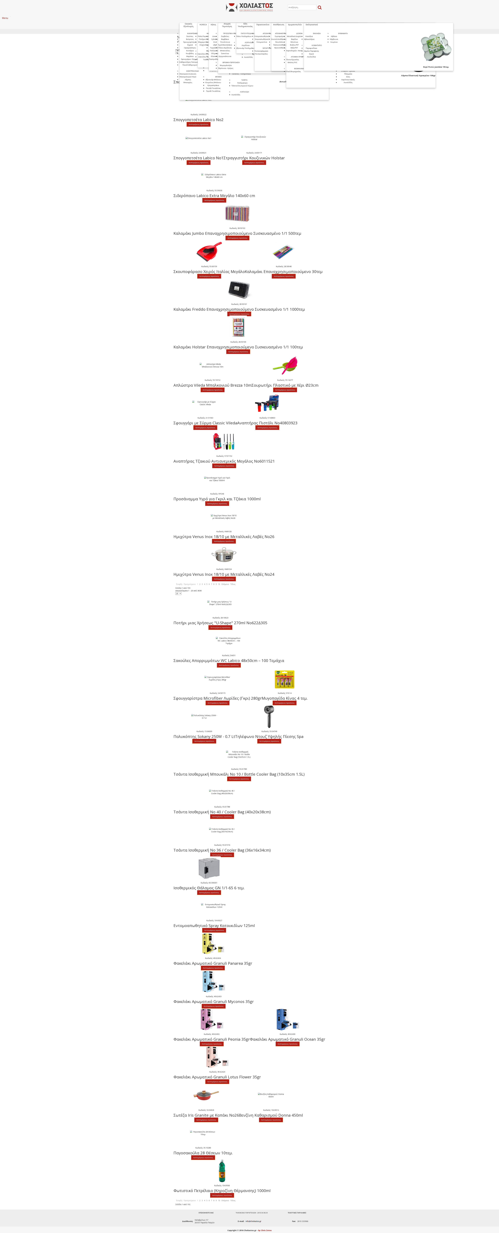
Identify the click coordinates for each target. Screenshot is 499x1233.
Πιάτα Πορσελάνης (205, 36)
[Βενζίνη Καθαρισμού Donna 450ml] (271, 1095)
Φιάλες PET (294, 45)
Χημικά (190, 45)
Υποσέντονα (225, 42)
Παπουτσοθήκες (279, 45)
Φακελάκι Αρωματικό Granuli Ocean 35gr (287, 1039)
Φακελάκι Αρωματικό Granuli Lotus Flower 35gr (217, 1077)
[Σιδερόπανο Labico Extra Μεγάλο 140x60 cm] (214, 175)
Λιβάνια (334, 36)
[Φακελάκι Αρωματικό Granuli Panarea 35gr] (212, 943)
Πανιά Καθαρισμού (189, 65)
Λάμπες (188, 79)
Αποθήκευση (278, 24)
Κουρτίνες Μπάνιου (213, 82)
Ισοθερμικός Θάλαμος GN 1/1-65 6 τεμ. (209, 887)
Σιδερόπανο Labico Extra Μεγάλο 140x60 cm (214, 195)
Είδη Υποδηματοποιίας (245, 25)
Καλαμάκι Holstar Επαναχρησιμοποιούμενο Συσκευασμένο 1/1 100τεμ (238, 347)
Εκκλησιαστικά (312, 24)
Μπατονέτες (225, 50)
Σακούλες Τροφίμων (206, 57)
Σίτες (348, 77)
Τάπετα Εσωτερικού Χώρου (242, 86)
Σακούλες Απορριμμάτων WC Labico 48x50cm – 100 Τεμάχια (228, 660)
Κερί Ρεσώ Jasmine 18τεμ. (436, 67)
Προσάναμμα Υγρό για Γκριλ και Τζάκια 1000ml (217, 498)
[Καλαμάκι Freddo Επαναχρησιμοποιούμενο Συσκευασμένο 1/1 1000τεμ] (239, 289)
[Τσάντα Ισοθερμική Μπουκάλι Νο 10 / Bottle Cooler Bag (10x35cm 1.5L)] (239, 754)
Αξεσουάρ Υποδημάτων (245, 48)
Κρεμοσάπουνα (225, 56)
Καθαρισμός (192, 33)
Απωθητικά (267, 33)
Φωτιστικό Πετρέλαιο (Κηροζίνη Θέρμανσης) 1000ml (222, 1190)
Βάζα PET (294, 48)
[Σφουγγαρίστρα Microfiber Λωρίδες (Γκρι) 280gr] (218, 678)
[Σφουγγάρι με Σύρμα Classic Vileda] (205, 403)
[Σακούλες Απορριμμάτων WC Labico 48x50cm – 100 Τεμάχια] (229, 641)
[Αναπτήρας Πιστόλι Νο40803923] (267, 403)
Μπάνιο (218, 77)
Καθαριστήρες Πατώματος (189, 62)
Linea (214, 36)
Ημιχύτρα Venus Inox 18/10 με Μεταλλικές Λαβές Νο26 (223, 536)
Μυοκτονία (267, 48)
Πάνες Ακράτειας (225, 48)
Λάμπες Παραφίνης (311, 51)
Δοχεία (299, 33)
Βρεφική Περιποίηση (231, 62)
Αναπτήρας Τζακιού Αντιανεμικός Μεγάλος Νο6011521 (224, 461)
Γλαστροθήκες (214, 59)
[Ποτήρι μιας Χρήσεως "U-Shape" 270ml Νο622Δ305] (220, 603)
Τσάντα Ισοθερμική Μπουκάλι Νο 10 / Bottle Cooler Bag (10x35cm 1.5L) (239, 774)
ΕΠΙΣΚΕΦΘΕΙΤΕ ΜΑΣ (206, 1213)
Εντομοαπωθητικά (261, 36)
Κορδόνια (246, 45)
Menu (5, 18)
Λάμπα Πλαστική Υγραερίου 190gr (418, 75)
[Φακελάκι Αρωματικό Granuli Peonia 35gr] (211, 1019)
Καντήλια (309, 36)
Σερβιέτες (225, 36)
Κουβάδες (190, 53)
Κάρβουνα (334, 39)
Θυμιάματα (343, 33)
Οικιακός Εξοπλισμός (188, 25)
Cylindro (214, 39)
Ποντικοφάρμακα (261, 51)
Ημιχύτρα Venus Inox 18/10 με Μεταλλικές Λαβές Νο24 (223, 574)
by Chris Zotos (265, 1230)
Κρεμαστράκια (213, 85)
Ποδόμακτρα (242, 83)
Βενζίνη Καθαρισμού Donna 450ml (271, 1115)
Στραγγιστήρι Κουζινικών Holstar (254, 157)
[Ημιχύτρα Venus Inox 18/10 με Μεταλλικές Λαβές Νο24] (224, 554)
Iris (214, 42)
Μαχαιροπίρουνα (205, 42)
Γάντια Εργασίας (292, 59)
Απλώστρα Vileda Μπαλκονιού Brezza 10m (212, 385)
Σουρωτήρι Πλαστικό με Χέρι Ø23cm (285, 385)
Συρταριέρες (280, 36)
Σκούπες (189, 36)
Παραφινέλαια (311, 48)
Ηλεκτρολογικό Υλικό (187, 77)
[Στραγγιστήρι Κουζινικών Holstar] (254, 138)
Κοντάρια (190, 50)
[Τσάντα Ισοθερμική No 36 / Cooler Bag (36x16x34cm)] (222, 830)
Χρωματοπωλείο (295, 24)
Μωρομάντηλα (226, 65)
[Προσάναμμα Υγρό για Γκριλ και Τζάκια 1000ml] (217, 479)
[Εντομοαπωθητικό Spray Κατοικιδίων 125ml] (214, 905)
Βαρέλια (294, 39)
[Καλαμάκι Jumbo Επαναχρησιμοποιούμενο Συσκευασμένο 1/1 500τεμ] (237, 213)
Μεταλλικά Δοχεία (294, 36)
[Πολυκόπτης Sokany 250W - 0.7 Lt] (204, 716)
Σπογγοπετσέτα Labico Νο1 (198, 157)
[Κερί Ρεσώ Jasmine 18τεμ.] (436, 48)
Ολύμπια (214, 53)
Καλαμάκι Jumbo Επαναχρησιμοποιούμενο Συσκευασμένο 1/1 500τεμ (237, 233)
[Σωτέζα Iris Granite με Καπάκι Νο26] (206, 1095)
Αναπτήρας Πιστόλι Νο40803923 (267, 423)
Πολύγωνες (214, 50)
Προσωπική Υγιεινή (231, 33)
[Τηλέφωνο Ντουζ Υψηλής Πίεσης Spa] (269, 716)
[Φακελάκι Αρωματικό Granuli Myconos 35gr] (213, 981)
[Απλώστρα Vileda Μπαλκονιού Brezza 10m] (213, 365)
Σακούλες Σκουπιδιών (206, 54)
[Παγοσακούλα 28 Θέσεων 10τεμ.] (203, 1133)
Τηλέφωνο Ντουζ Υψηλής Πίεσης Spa (269, 736)
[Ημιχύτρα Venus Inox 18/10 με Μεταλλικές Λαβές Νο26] (224, 516)
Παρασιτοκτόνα (262, 24)
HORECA (203, 24)
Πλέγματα (348, 74)
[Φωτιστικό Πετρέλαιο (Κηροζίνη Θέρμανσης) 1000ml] (222, 1171)
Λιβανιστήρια (309, 39)
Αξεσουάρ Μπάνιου (213, 79)
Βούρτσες (190, 39)
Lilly (214, 45)
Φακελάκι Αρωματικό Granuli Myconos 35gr (213, 1001)
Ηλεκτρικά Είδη (192, 71)
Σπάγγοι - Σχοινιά (348, 71)
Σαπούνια (225, 53)
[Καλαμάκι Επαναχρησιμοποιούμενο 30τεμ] (284, 251)
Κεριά (311, 54)
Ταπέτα (244, 80)
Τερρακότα (214, 48)
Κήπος (213, 24)
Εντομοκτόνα (262, 42)
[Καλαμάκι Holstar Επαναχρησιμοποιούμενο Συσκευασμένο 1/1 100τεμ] (238, 327)
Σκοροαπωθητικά (262, 39)
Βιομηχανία (299, 68)
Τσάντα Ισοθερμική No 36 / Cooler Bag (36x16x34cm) (222, 850)
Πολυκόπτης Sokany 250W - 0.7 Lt (204, 736)
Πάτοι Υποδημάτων (249, 33)
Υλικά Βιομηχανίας (293, 71)
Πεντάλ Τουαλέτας (213, 88)
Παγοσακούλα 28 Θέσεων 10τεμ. (203, 1152)
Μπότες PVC (292, 62)
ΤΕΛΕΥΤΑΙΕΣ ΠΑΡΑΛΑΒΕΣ (297, 1213)
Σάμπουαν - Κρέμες (225, 68)
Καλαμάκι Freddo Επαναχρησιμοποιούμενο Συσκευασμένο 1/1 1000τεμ (239, 309)
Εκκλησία (317, 33)
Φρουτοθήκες (279, 48)
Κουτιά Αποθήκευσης (279, 39)
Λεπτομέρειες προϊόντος (198, 124)
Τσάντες (206, 59)
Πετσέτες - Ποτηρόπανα (241, 74)
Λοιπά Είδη (244, 92)
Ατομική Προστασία (299, 57)
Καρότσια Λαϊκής (348, 79)
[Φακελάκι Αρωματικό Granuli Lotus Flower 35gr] (217, 1057)
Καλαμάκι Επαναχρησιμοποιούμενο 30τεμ (284, 271)
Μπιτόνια (294, 42)
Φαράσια (189, 56)
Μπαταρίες (187, 82)
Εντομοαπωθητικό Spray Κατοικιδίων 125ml (214, 925)
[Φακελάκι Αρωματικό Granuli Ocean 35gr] (287, 1019)
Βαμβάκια (225, 39)
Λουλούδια (311, 57)
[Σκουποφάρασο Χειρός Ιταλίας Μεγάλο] (209, 252)
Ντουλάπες (279, 42)
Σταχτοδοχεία (205, 45)
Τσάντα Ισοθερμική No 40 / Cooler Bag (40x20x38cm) (222, 812)
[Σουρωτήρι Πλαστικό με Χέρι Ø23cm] (285, 365)
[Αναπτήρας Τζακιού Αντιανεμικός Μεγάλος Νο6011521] (224, 441)
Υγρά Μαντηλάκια (225, 45)
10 (219, 584)
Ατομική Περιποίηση (227, 25)
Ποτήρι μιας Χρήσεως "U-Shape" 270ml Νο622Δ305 (220, 622)
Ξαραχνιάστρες (190, 48)
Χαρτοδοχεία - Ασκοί (294, 50)
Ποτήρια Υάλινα (205, 39)
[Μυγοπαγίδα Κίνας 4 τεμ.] (284, 678)
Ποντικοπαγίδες (261, 54)
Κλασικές (214, 56)
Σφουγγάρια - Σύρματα (190, 59)
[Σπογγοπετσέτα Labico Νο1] (198, 138)
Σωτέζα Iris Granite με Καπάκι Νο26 (206, 1115)
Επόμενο (225, 584)
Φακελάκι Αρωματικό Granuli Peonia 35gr (211, 1039)
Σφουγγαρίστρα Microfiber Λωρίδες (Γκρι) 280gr (217, 698)
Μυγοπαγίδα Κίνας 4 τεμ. (285, 698)
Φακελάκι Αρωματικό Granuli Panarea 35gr (212, 963)
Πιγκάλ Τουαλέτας (213, 91)
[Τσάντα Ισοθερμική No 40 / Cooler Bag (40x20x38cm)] (222, 792)
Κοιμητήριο (317, 45)
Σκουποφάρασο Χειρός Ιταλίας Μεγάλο (209, 271)
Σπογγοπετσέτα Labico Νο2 (198, 119)
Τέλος (232, 584)
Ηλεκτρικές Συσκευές (187, 74)
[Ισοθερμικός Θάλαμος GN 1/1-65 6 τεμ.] (209, 868)
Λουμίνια (333, 42)
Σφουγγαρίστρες (189, 42)
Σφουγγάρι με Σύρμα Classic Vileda (205, 423)
